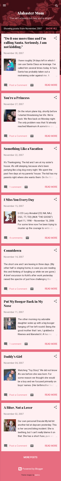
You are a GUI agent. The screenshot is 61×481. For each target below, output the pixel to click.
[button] (55, 38)
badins (37, 475)
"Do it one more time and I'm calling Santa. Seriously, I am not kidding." (25, 42)
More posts (30, 457)
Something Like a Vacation (23, 148)
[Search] (56, 6)
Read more (51, 85)
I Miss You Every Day (19, 199)
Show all (51, 28)
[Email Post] (32, 86)
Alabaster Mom (30, 13)
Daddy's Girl (13, 356)
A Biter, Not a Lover (18, 407)
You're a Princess (17, 98)
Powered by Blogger (32, 468)
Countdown (12, 250)
